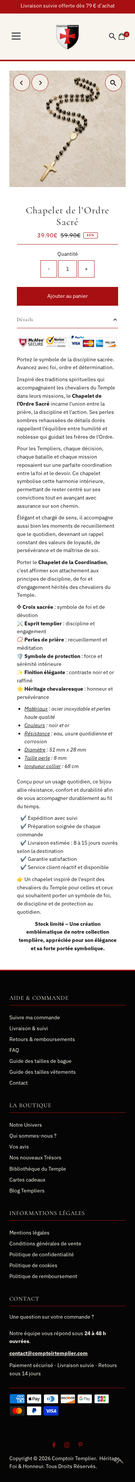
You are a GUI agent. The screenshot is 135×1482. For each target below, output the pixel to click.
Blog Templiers (27, 1190)
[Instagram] (66, 1446)
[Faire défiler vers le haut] (120, 1461)
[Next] (40, 82)
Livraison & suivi (28, 1028)
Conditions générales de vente (45, 1243)
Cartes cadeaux (27, 1179)
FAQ (14, 1050)
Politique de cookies (33, 1265)
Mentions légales (29, 1232)
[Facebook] (54, 1446)
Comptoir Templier (74, 1458)
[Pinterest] (80, 1446)
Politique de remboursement (43, 1276)
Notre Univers (25, 1124)
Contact (18, 1082)
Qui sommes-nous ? (33, 1135)
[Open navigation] (16, 36)
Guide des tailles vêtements (42, 1071)
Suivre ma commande (34, 1017)
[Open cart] (122, 36)
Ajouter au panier (67, 296)
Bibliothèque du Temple (37, 1168)
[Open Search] (112, 36)
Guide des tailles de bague (40, 1061)
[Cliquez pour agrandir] (113, 82)
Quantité (67, 254)
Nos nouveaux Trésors (35, 1157)
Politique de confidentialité (41, 1254)
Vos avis (19, 1146)
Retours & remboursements (42, 1039)
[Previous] (21, 82)
